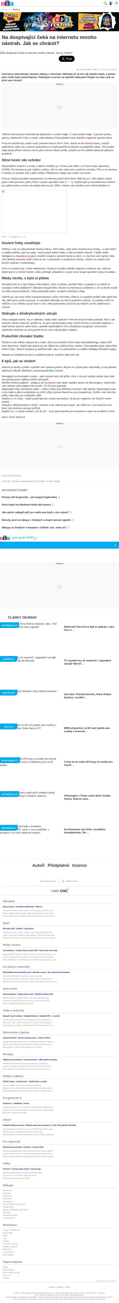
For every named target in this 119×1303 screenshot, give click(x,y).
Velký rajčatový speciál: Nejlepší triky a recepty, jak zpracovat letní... (27, 1069)
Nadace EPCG (44, 1038)
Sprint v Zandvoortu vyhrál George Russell (18, 1003)
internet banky (92, 143)
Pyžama (6, 1241)
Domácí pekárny (31, 1060)
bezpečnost (27, 481)
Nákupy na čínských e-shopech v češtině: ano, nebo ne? (34, 527)
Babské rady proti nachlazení (38, 1125)
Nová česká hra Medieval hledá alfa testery (26, 504)
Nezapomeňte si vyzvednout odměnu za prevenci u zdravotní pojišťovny (28, 1134)
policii (30, 354)
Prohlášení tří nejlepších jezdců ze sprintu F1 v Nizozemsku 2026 (26, 1001)
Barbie (5, 1235)
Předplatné (58, 865)
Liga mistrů (29, 929)
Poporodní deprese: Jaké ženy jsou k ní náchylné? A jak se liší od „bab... (28, 1129)
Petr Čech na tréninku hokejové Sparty (16, 1178)
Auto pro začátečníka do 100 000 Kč (16, 1210)
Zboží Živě (6, 1193)
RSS (68, 1287)
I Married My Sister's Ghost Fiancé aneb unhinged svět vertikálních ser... (28, 1107)
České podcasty (9, 1270)
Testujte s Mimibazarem (11, 1230)
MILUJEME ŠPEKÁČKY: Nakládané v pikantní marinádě (22, 976)
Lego (4, 1238)
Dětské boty (7, 1249)
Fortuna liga (36, 1169)
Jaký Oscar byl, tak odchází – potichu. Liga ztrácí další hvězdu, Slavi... (28, 932)
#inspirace (7, 1103)
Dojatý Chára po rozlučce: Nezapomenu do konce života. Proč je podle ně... (29, 938)
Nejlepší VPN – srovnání (49, 1016)
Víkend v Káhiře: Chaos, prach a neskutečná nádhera (22, 1085)
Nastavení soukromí (20, 1299)
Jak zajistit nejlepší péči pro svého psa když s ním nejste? (35, 512)
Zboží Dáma (7, 1199)
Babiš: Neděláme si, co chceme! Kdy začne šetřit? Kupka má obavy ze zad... (30, 960)
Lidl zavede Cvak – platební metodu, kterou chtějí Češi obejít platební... (28, 1022)
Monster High (7, 1233)
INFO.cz (39, 907)
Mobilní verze (71, 881)
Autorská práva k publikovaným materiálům (22, 1297)
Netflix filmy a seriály (38, 1082)
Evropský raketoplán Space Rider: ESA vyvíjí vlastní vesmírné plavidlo (28, 1151)
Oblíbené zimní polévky (12, 1060)
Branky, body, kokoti (21, 1169)
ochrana (15, 481)
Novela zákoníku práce (27, 1038)
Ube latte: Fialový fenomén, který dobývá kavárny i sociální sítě (25, 1063)
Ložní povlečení (8, 1252)
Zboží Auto (6, 1212)
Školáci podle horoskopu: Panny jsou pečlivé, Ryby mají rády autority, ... (28, 979)
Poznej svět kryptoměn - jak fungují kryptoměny (29, 497)
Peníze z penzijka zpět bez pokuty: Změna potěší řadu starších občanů (28, 957)
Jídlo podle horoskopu (48, 1060)
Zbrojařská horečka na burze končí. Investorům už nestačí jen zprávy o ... (29, 1042)
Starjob (5, 1267)
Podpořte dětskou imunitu (14, 1125)
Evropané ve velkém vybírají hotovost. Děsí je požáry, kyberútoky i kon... (29, 910)
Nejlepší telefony (31, 1016)
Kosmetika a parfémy (10, 1244)
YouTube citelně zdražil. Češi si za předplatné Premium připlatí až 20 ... (28, 1020)
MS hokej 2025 (9, 929)
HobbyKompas (8, 1207)
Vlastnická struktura (36, 1299)
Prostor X (7, 1169)
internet (49, 150)
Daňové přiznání (10, 1038)
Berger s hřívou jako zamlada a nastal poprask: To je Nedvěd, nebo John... (29, 935)
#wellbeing (17, 1103)
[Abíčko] (6, 5)
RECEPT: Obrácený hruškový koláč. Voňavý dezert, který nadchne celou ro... (30, 981)
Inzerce (79, 865)
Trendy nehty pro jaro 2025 (27, 950)
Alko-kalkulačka (10, 994)
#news (26, 1103)
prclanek (40, 481)
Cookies (109, 1297)
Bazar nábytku (8, 1255)
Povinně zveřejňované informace (94, 1299)
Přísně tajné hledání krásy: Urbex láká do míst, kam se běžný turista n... (28, 1091)
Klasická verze (49, 881)
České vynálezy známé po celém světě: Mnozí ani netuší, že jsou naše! (28, 913)
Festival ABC (38, 1147)
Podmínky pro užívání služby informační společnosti (57, 1297)
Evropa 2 (6, 1278)
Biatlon (20, 929)
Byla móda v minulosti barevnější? (15, 1113)
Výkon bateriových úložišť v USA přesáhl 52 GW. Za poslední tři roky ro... (29, 1025)
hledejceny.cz (7, 1190)
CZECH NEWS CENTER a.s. (42, 1293)
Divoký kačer (22, 1082)
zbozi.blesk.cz (8, 1201)
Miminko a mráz (39, 972)
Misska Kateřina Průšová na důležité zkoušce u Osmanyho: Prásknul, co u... (30, 954)
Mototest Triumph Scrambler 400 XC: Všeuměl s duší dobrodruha (26, 998)
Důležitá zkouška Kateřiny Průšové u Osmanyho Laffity (22, 1173)
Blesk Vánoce (9, 907)
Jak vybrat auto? (9, 1218)
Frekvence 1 (7, 1275)
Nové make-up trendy (48, 950)
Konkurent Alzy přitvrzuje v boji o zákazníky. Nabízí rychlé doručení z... (28, 1044)
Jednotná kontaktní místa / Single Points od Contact (63, 1299)
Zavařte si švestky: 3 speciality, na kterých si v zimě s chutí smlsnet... (27, 1066)
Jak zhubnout (8, 950)
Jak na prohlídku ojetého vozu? (14, 1204)
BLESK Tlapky (9, 1082)
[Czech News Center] (64, 890)
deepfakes (21, 256)
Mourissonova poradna (12, 1147)
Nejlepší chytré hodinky (13, 1016)
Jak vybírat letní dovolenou (59, 972)
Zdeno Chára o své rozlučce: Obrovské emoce (19, 1175)
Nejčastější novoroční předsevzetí (17, 972)
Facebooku (50, 382)
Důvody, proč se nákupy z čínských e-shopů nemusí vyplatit (36, 520)
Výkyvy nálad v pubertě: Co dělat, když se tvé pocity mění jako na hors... (28, 1156)
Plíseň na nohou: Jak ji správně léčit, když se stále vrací (23, 1132)
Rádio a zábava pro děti (11, 1272)
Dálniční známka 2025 (44, 994)
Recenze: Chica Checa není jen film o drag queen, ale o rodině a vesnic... (28, 1110)
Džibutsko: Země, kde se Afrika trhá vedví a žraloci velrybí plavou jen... (28, 1088)
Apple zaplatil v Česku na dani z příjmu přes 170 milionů (22, 1047)
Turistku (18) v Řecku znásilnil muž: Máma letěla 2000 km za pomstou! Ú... (29, 916)
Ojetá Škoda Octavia (10, 1215)
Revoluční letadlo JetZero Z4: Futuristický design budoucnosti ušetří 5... (28, 1154)
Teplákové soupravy (10, 1246)
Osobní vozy (7, 1196)
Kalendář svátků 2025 (25, 907)
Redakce (60, 1287)
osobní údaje (53, 481)
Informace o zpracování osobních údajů (91, 1297)
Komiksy (27, 1147)
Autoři (38, 865)
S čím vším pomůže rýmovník (64, 1125)
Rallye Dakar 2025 (26, 994)
